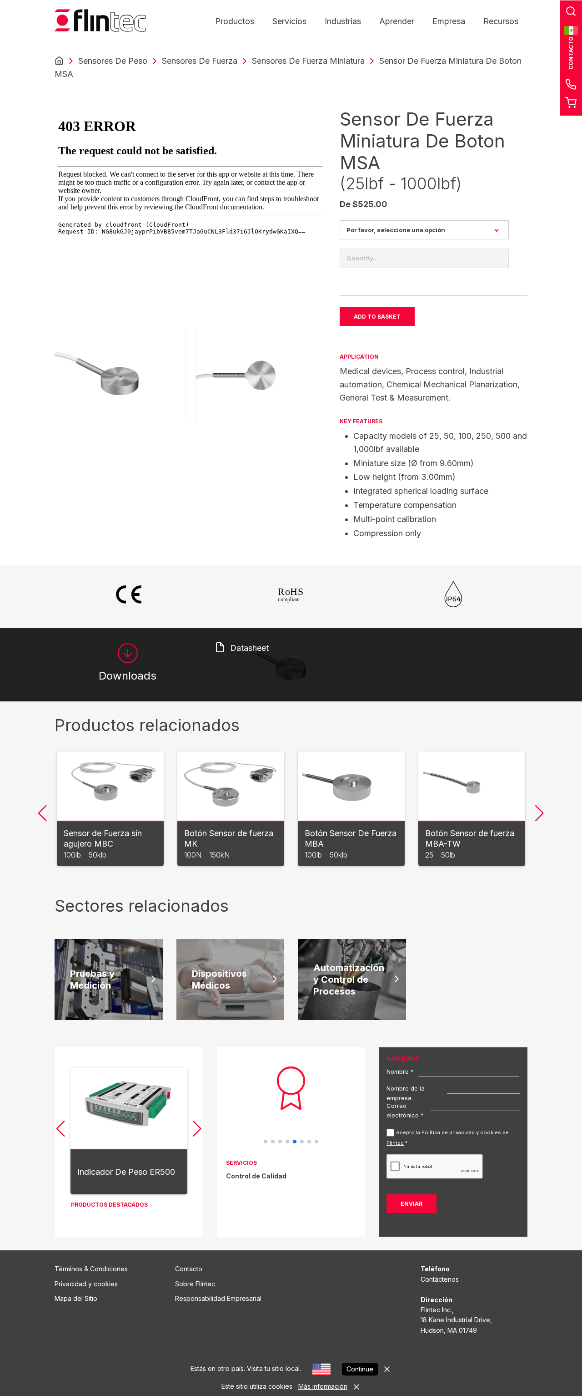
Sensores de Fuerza (199, 61)
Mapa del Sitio (76, 1298)
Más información (322, 1386)
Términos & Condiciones (91, 1269)
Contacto (188, 1269)
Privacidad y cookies (86, 1284)
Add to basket (377, 316)
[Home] (59, 61)
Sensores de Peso (112, 61)
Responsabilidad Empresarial (218, 1298)
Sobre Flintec (195, 1284)
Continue (359, 1369)
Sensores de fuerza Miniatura (308, 61)
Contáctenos (440, 1279)
